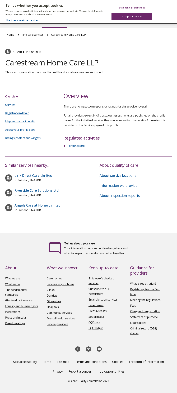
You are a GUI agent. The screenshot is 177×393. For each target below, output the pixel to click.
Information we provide (118, 185)
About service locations (118, 175)
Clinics (51, 290)
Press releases (97, 311)
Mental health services (61, 318)
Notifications (138, 323)
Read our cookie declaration (22, 20)
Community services (59, 313)
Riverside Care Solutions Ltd (37, 190)
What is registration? (143, 283)
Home (10, 35)
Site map (63, 362)
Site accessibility (25, 362)
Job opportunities (111, 371)
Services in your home (60, 284)
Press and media (15, 317)
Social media (96, 317)
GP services (54, 301)
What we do (12, 284)
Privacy (58, 371)
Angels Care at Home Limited (37, 205)
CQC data (94, 322)
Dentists (52, 295)
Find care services (33, 35)
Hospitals (53, 307)
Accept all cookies (132, 16)
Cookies (117, 362)
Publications (12, 312)
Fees (133, 305)
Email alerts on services (103, 299)
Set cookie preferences (132, 7)
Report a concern (80, 371)
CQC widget (95, 328)
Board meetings (15, 323)
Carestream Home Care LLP (68, 35)
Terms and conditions (91, 362)
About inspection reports (120, 195)
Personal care (76, 146)
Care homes (54, 278)
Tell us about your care (79, 243)
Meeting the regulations (145, 300)
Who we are (12, 278)
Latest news (96, 305)
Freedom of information (146, 362)
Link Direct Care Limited (33, 175)
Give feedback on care (18, 300)
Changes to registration (145, 311)
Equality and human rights (21, 306)
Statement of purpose (144, 317)
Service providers (57, 324)
